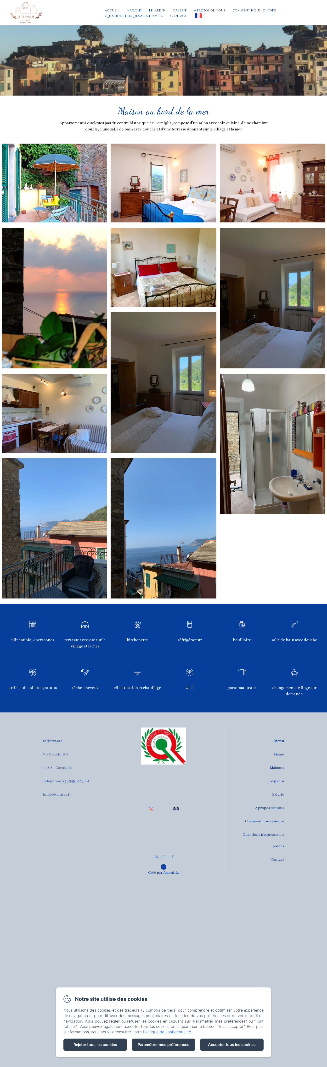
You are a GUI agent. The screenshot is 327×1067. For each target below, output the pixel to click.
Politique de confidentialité (167, 1031)
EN (155, 857)
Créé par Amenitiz (163, 872)
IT (172, 857)
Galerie (180, 10)
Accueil (112, 10)
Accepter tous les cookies (232, 1044)
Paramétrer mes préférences (163, 1044)
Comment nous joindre (254, 10)
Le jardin (157, 10)
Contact (178, 16)
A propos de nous (209, 10)
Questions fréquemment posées (134, 16)
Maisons (134, 10)
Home (279, 754)
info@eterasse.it (57, 794)
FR (164, 857)
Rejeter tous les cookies (95, 1044)
